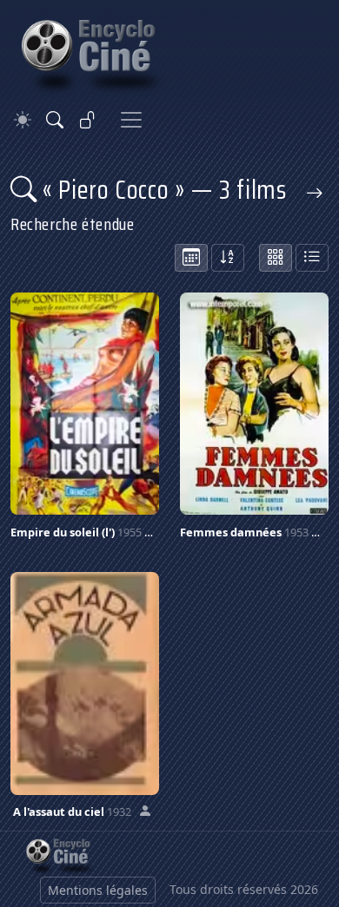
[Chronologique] (191, 258)
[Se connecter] (88, 119)
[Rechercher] (55, 119)
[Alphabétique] (227, 258)
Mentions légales (98, 890)
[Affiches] (275, 258)
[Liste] (312, 258)
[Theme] (22, 120)
